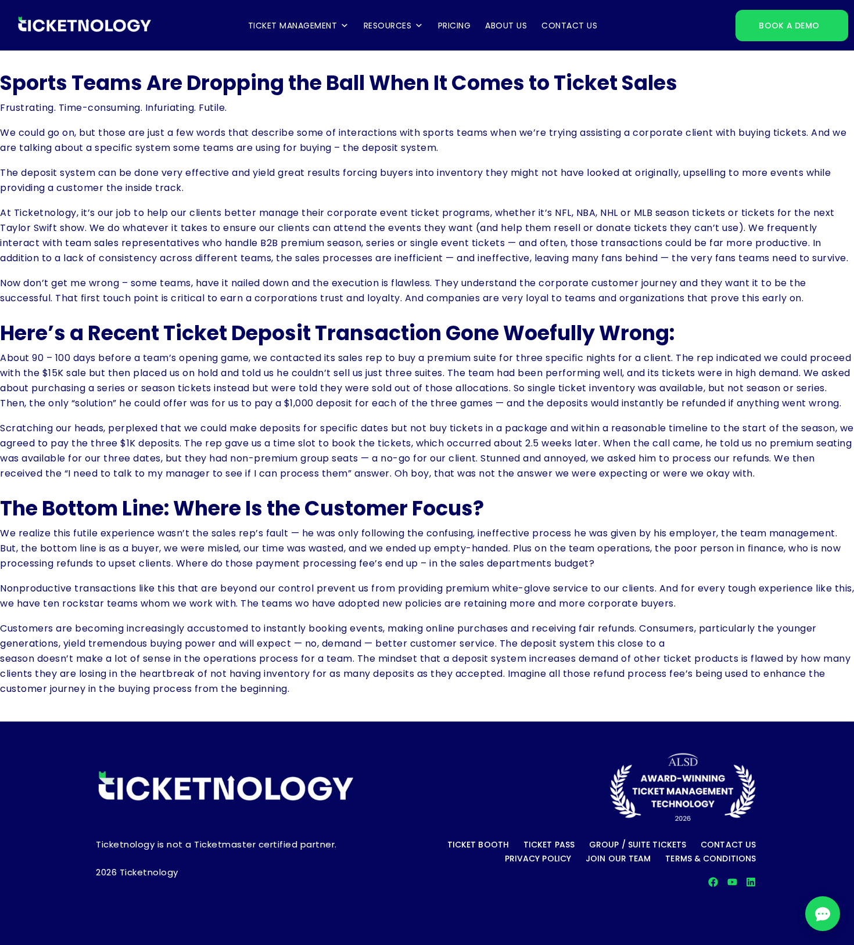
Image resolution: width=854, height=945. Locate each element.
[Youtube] (732, 882)
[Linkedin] (751, 882)
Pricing (454, 25)
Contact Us (569, 25)
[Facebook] (713, 882)
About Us (506, 25)
